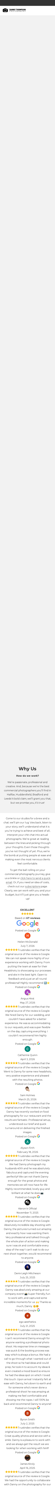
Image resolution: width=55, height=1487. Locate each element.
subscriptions (32, 886)
